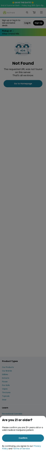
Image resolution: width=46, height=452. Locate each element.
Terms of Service (21, 448)
